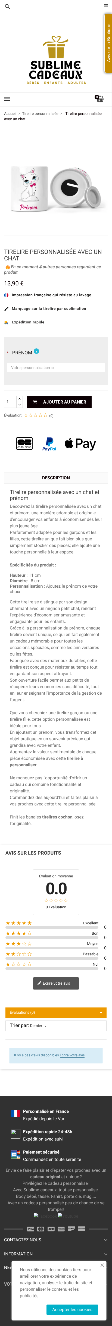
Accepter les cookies (72, 1309)
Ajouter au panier (64, 402)
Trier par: (19, 1025)
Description (56, 477)
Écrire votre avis (56, 983)
